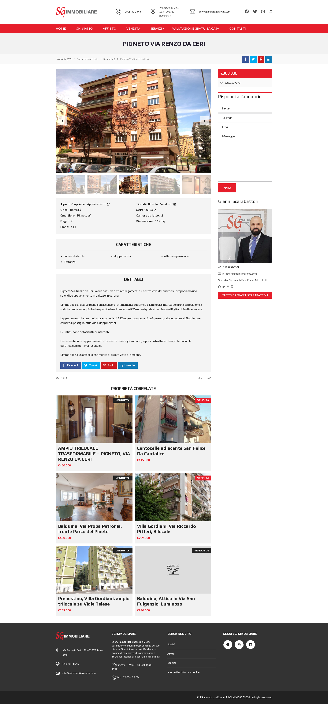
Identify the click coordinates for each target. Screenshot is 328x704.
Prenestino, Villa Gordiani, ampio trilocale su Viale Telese (93, 601)
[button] (204, 120)
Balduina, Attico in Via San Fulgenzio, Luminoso (166, 601)
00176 (149, 209)
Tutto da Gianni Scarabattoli (245, 295)
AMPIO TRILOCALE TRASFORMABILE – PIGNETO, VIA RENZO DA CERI (94, 454)
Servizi (171, 644)
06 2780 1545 (70, 663)
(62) (64, 59)
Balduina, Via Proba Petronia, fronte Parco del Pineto (90, 529)
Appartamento (97, 204)
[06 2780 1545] (128, 21)
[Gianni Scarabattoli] (245, 236)
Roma (74, 209)
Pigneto (82, 215)
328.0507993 (232, 82)
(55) (109, 59)
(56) (87, 59)
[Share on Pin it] (261, 59)
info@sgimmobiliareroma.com (239, 273)
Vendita (171, 662)
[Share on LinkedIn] (268, 59)
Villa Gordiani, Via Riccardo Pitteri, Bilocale (166, 529)
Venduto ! (166, 204)
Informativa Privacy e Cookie (183, 672)
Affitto (171, 653)
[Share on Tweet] (253, 59)
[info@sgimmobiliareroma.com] (210, 21)
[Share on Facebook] (245, 59)
